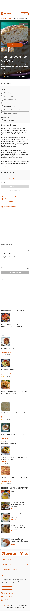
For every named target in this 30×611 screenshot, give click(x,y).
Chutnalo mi (16, 186)
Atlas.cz (15, 605)
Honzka (14, 519)
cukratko (14, 494)
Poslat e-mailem (8, 201)
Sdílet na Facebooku (10, 204)
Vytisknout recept (9, 198)
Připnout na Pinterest (10, 206)
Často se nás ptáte (9, 593)
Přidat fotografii (16, 45)
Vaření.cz (3, 18)
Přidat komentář (16, 272)
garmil (14, 544)
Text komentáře (6, 253)
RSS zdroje (7, 600)
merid (14, 531)
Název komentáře (6, 244)
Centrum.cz (6, 605)
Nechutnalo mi (16, 190)
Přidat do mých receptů (9, 196)
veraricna (9, 182)
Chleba (3, 167)
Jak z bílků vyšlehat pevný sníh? (11, 178)
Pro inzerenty (8, 596)
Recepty (10, 18)
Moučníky (5, 438)
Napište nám (7, 588)
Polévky (4, 417)
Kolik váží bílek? (7, 175)
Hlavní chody (6, 352)
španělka (14, 508)
